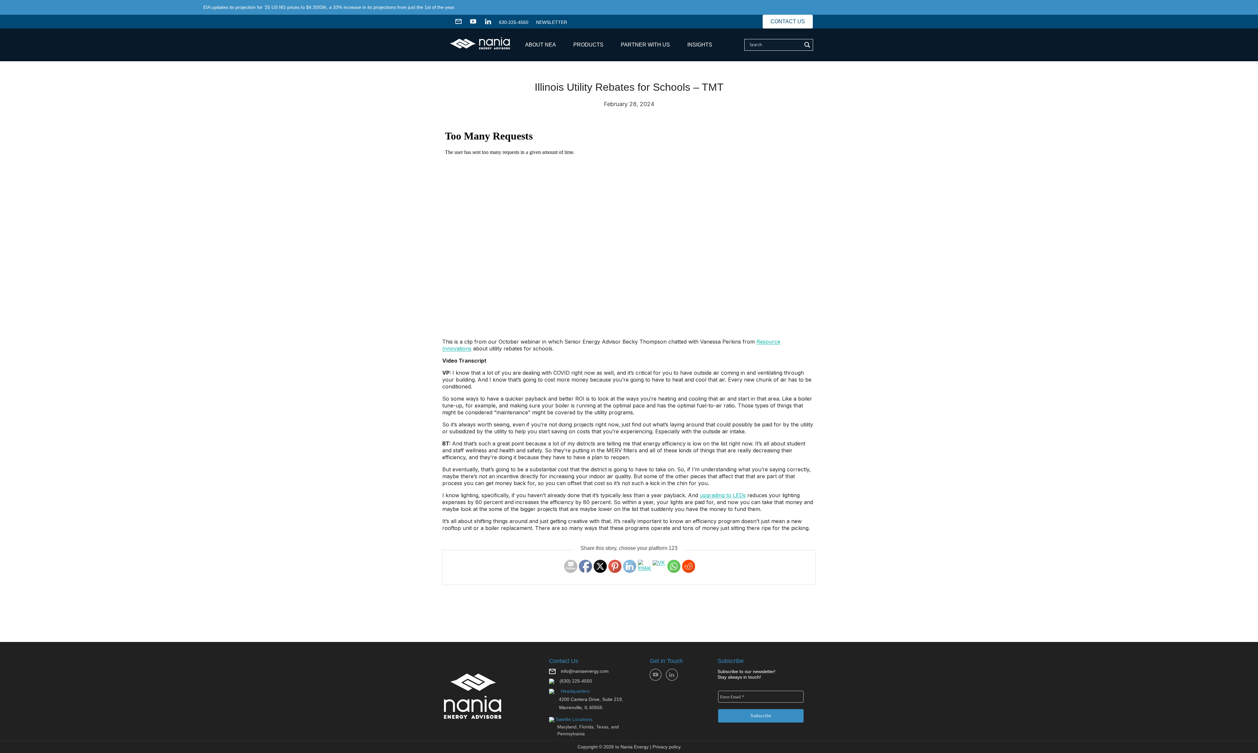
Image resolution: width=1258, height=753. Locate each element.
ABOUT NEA (540, 44)
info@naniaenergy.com (585, 671)
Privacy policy (667, 746)
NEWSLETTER (551, 22)
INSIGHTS (699, 44)
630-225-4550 (513, 22)
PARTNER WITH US (645, 44)
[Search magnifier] (807, 44)
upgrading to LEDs (723, 495)
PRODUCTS (588, 44)
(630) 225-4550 (576, 681)
